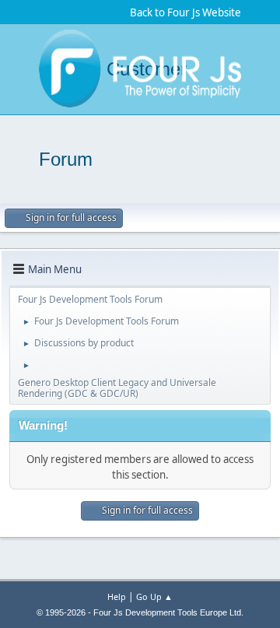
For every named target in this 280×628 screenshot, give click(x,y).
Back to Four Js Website (185, 12)
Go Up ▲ (154, 596)
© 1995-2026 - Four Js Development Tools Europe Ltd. (140, 612)
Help (116, 596)
